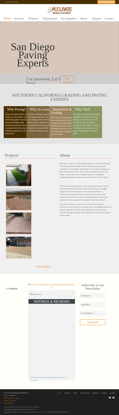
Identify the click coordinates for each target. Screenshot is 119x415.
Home (7, 18)
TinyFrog (65, 412)
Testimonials (50, 18)
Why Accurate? (40, 109)
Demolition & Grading (61, 110)
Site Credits (46, 412)
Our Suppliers (68, 18)
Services (19, 18)
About (83, 18)
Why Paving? (16, 109)
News (75, 393)
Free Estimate (106, 2)
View (44, 266)
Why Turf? (82, 109)
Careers (104, 393)
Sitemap (36, 407)
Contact (109, 18)
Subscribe (92, 322)
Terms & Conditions (11, 407)
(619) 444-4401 (8, 403)
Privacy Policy (26, 407)
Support (96, 18)
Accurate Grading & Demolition (28, 412)
